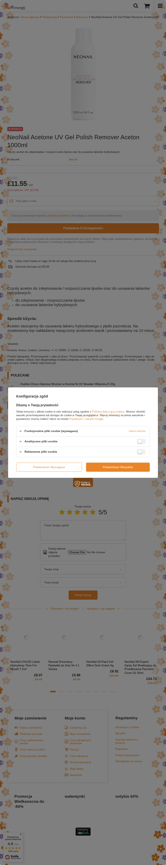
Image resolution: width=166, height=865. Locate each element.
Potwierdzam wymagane (49, 467)
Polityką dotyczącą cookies (108, 411)
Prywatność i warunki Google (86, 418)
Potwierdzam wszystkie (118, 467)
